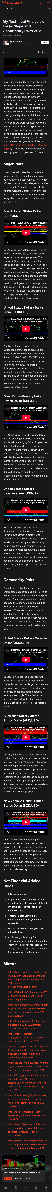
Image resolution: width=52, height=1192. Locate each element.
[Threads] (10, 3)
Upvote (9, 1178)
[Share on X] (39, 52)
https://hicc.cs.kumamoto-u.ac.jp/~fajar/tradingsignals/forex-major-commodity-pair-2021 (27, 1037)
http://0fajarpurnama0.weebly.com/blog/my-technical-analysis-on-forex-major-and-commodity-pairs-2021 (28, 1066)
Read (29, 1178)
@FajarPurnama (36, 1095)
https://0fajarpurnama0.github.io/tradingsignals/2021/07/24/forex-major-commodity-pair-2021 (27, 1025)
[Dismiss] (42, 1158)
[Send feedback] (21, 3)
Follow (45, 42)
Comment (19, 1178)
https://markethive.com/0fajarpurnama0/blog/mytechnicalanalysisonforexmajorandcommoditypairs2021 (28, 1144)
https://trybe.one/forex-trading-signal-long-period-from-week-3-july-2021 (26, 1115)
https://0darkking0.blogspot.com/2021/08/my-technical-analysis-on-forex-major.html (27, 996)
